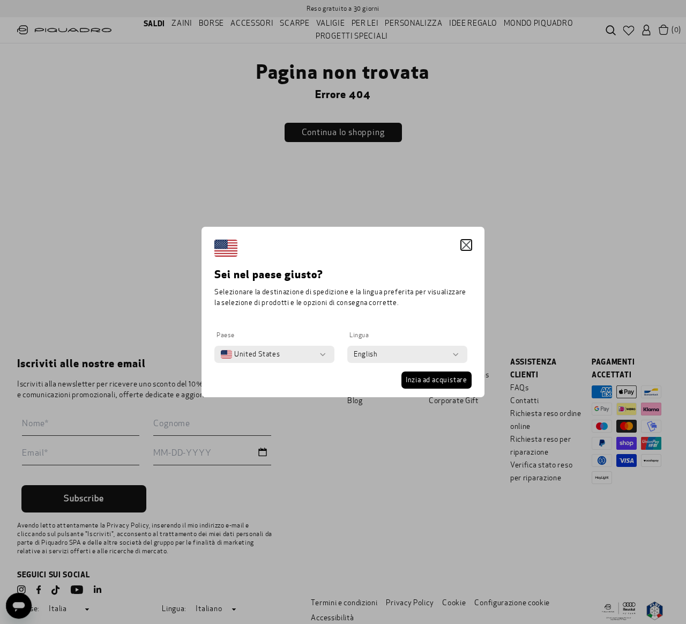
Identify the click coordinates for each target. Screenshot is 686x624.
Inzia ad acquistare (436, 380)
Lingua (359, 335)
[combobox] (250, 354)
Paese (226, 335)
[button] (466, 245)
